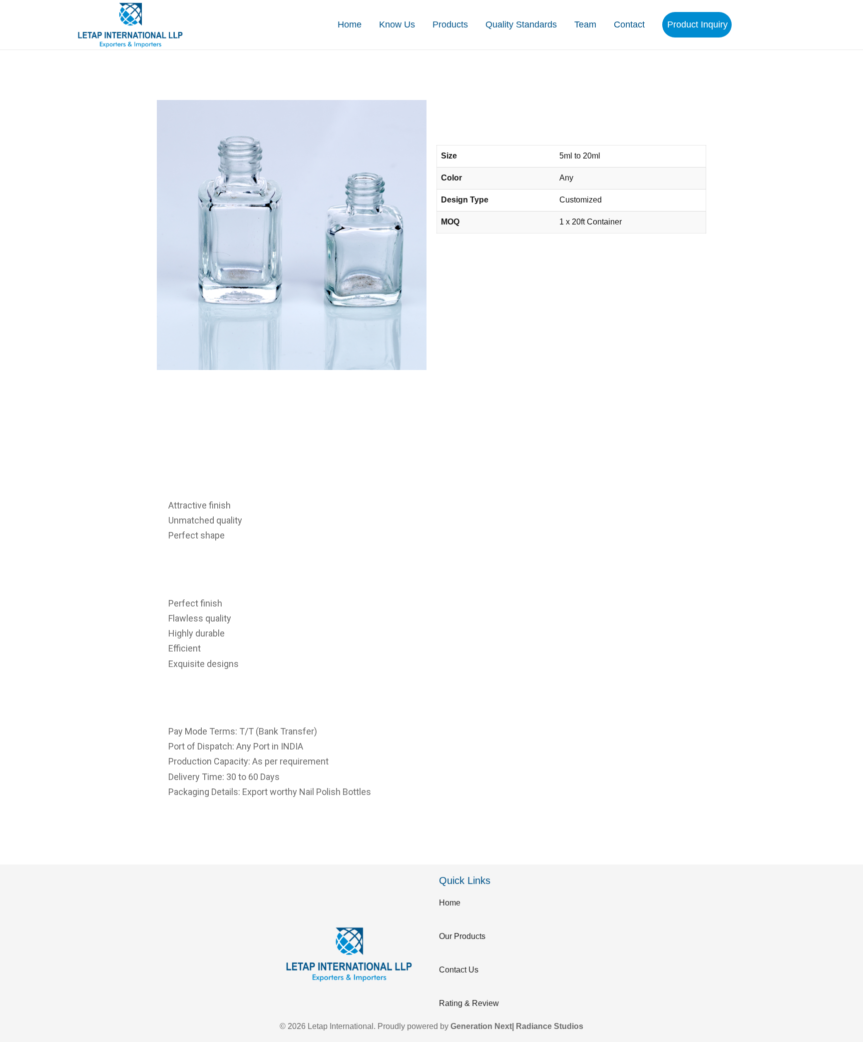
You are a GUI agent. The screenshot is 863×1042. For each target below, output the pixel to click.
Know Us (397, 25)
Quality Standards (521, 25)
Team (585, 25)
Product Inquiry (697, 25)
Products (450, 25)
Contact (629, 25)
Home (350, 25)
